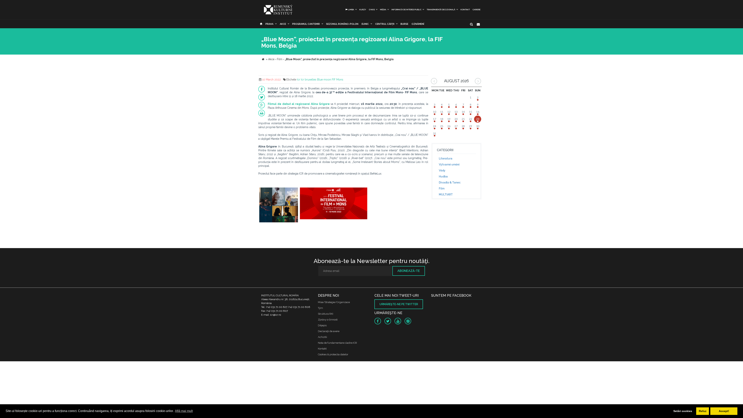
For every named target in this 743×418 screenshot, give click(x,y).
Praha (269, 24)
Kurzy (362, 10)
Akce (283, 24)
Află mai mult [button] (184, 411)
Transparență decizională (441, 10)
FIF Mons (337, 79)
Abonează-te (408, 271)
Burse (404, 24)
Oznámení (418, 24)
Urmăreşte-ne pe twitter (398, 304)
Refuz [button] (702, 411)
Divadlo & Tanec (450, 182)
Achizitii (322, 337)
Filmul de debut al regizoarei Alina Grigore (299, 103)
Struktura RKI (325, 313)
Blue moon (324, 79)
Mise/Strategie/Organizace (334, 302)
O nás (372, 10)
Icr (298, 79)
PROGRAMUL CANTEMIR (306, 24)
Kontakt (465, 10)
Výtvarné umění (449, 164)
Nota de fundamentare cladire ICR (337, 342)
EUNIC (365, 24)
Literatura (445, 158)
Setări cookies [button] (682, 411)
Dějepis (322, 325)
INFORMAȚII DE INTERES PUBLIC (406, 10)
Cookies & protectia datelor (333, 354)
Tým (320, 308)
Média (383, 10)
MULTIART (446, 194)
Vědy (442, 170)
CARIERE (476, 10)
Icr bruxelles (308, 79)
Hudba (443, 176)
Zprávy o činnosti (328, 319)
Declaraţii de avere (328, 331)
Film (441, 188)
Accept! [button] (724, 411)
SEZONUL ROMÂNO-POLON (342, 24)
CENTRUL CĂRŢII (384, 24)
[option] (278, 205)
